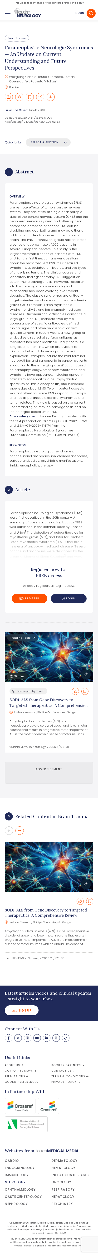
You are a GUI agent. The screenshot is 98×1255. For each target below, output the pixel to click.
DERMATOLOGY (64, 1161)
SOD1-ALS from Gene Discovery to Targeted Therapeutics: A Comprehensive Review (48, 705)
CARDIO (12, 1161)
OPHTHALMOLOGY (20, 1189)
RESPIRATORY (63, 1189)
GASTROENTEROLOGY (23, 1196)
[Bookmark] (30, 97)
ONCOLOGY (61, 1182)
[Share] (9, 97)
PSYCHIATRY (62, 1204)
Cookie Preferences (22, 1082)
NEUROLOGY (15, 1182)
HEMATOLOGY (63, 1168)
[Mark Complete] (19, 97)
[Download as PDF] (51, 97)
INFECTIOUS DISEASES (70, 1175)
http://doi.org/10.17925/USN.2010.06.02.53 (32, 122)
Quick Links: (13, 142)
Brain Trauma (17, 38)
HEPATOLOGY (62, 1196)
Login (79, 13)
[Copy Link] (40, 97)
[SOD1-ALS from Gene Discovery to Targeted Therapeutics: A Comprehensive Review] (49, 867)
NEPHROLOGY (16, 1204)
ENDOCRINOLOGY (20, 1168)
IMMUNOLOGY (17, 1175)
